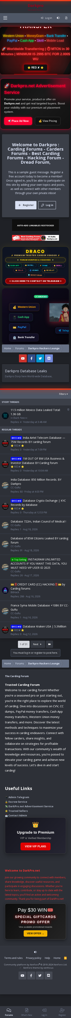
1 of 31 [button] (24, 644)
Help (47, 958)
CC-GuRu (16, 487)
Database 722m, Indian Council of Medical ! (38, 521)
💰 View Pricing (48, 120)
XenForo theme (31, 967)
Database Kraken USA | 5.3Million (44, 626)
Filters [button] (62, 394)
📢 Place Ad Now (18, 120)
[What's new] (66, 18)
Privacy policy (33, 958)
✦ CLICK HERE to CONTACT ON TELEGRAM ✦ (35, 281)
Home (57, 958)
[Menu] (5, 18)
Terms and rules (13, 958)
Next (36, 644)
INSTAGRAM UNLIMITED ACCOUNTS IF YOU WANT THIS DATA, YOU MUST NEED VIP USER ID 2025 (39, 563)
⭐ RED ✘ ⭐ (35, 67)
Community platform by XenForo (35, 964)
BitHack (15, 592)
